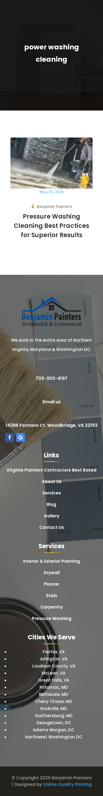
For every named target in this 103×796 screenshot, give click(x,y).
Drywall (52, 573)
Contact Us (51, 528)
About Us (52, 482)
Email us (52, 402)
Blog (51, 505)
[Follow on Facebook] (9, 437)
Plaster (51, 584)
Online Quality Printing (67, 784)
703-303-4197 (51, 378)
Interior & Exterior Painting (51, 561)
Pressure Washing (51, 619)
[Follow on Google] (20, 437)
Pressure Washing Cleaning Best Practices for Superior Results (51, 225)
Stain (51, 596)
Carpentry (51, 607)
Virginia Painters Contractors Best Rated (51, 470)
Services (51, 493)
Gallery (51, 516)
